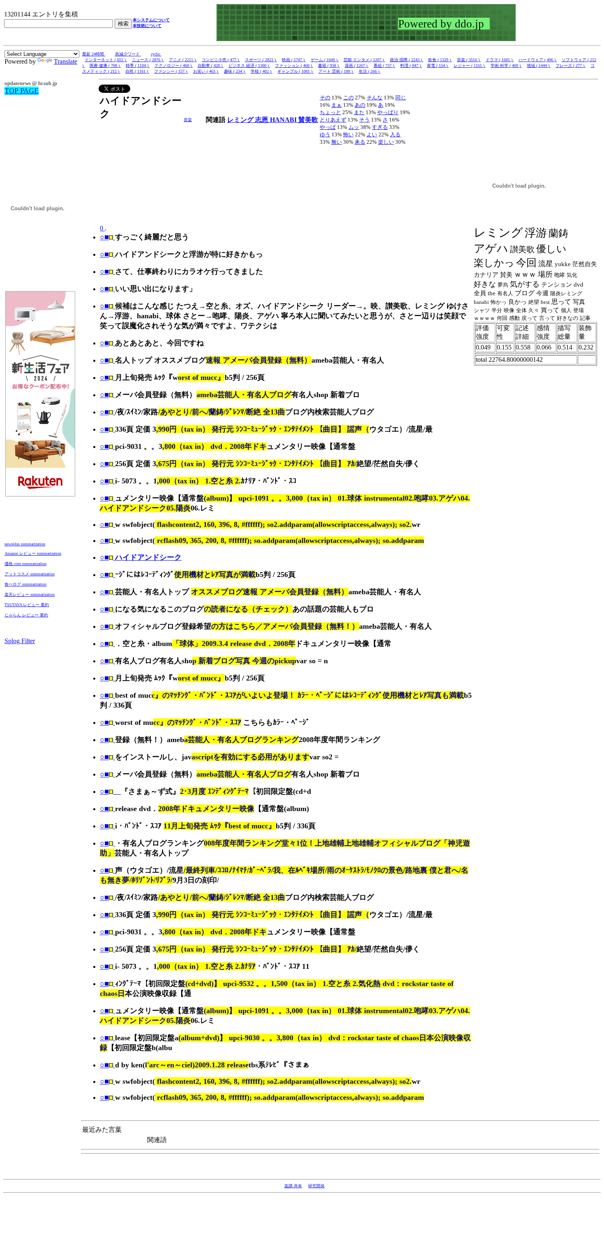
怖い (348, 134)
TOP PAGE (22, 91)
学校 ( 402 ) (261, 71)
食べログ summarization (25, 584)
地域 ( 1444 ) (539, 65)
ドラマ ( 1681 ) (500, 59)
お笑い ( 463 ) (206, 71)
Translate (65, 61)
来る (360, 142)
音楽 (188, 119)
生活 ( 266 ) (369, 71)
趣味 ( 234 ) (235, 71)
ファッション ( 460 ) (294, 65)
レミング (241, 119)
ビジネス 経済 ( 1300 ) (249, 65)
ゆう (325, 134)
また (359, 112)
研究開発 (316, 1186)
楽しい (386, 142)
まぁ (336, 105)
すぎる (380, 127)
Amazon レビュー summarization (33, 553)
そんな (375, 97)
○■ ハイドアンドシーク (141, 557)
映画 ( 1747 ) (294, 59)
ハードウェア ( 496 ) (538, 59)
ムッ (353, 127)
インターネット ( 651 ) (106, 59)
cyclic (156, 54)
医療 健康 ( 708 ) (105, 65)
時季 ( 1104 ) (138, 65)
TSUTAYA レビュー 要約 (27, 604)
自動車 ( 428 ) (211, 65)
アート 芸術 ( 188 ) (336, 71)
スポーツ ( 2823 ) (261, 59)
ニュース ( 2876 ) (148, 59)
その (325, 97)
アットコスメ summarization (30, 574)
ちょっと (330, 112)
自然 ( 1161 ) (137, 71)
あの (360, 105)
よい (372, 134)
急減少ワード (128, 54)
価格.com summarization (25, 563)
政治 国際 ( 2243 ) (406, 59)
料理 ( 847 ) (411, 65)
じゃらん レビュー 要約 (26, 615)
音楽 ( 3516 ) (469, 59)
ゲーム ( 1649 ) (325, 59)
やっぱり (388, 112)
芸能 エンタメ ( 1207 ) (364, 59)
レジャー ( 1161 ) (470, 65)
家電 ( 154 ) (438, 65)
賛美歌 (308, 119)
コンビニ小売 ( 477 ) (221, 59)
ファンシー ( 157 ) (171, 71)
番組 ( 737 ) (384, 65)
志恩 (262, 119)
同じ (400, 97)
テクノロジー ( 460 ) (173, 65)
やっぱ (328, 127)
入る (395, 134)
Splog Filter (20, 640)
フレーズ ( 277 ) (571, 65)
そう (364, 120)
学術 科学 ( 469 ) (506, 65)
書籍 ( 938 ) (329, 65)
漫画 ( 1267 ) (357, 65)
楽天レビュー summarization (30, 594)
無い (336, 142)
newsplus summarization (25, 544)
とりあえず (333, 120)
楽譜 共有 (293, 1186)
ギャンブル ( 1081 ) (295, 71)
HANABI (284, 119)
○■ (104, 237)
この (348, 97)
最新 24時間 (93, 54)
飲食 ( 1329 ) (440, 59)
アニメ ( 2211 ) (183, 59)
